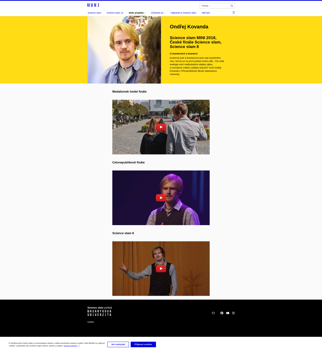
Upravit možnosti (70, 346)
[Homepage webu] (93, 5)
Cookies (90, 322)
